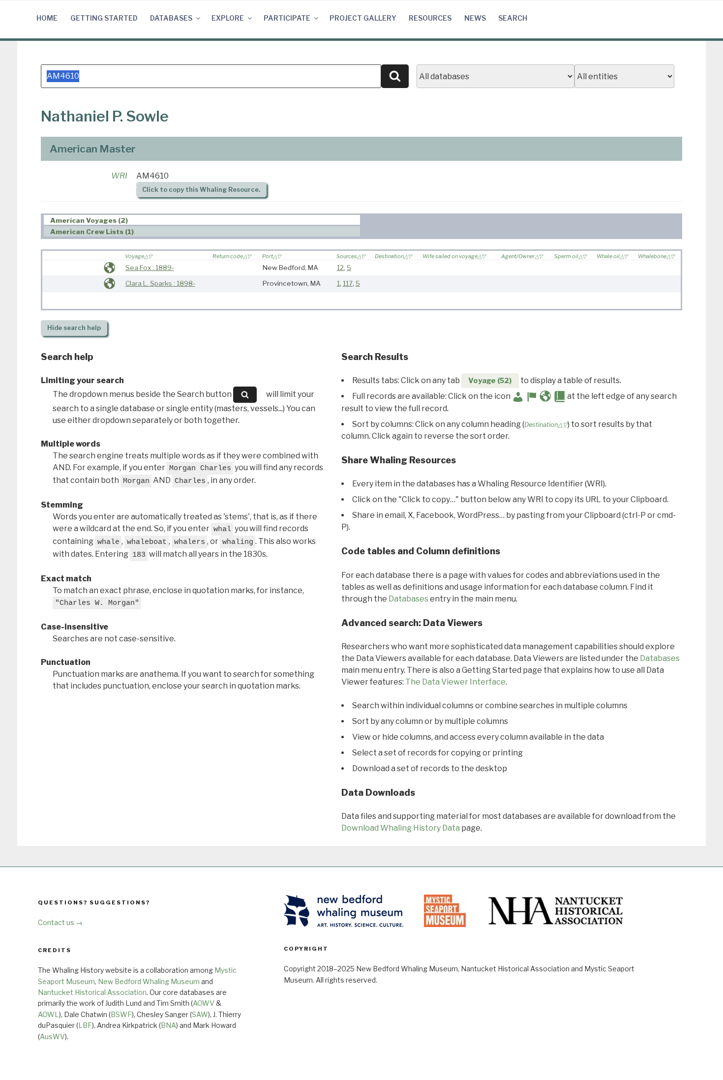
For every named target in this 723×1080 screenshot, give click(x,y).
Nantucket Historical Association (92, 992)
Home (47, 18)
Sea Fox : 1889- (149, 267)
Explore (227, 18)
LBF (85, 1025)
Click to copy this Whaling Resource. (201, 189)
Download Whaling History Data (400, 828)
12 (340, 267)
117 (348, 283)
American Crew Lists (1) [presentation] (92, 232)
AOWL (48, 1014)
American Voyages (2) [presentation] (89, 220)
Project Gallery (363, 18)
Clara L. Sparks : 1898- (160, 283)
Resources (430, 18)
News (475, 18)
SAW (200, 1014)
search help (74, 327)
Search (512, 18)
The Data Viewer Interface (455, 682)
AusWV (52, 1036)
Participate (287, 18)
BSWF (121, 1014)
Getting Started (104, 18)
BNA (168, 1025)
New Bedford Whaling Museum (149, 981)
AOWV (203, 1003)
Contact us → (60, 922)
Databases (171, 18)
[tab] (202, 220)
